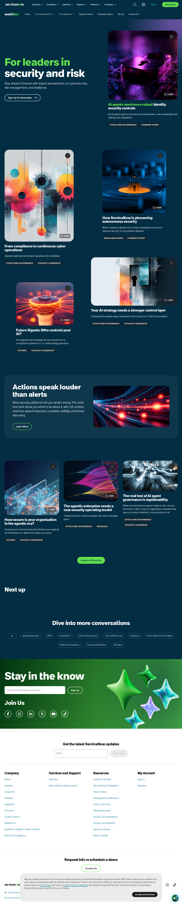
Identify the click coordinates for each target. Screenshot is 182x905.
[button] (37, 4)
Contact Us (91, 868)
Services (53, 779)
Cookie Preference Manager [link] (75, 885)
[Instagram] (167, 885)
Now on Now (99, 791)
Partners (9, 798)
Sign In (141, 779)
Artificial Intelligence (15, 835)
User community (101, 804)
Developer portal (102, 810)
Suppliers (9, 804)
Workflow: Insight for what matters (22, 829)
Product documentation (105, 816)
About (8, 779)
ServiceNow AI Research (106, 785)
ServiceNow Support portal (63, 785)
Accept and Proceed (144, 894)
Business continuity (13, 897)
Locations (10, 791)
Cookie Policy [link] (45, 885)
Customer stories (102, 779)
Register (142, 785)
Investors (9, 810)
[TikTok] (174, 885)
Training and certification (106, 798)
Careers (9, 785)
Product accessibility (104, 823)
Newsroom (10, 823)
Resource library (101, 829)
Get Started (170, 4)
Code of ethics (12, 816)
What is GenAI (100, 835)
